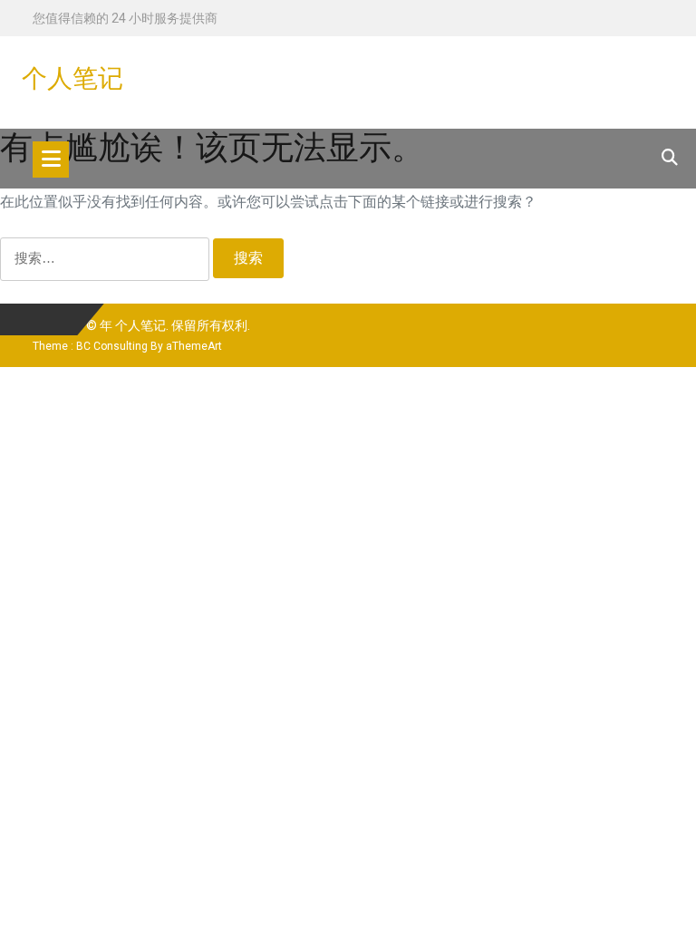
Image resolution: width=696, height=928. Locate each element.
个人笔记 (72, 78)
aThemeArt (194, 346)
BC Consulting (112, 346)
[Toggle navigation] (51, 159)
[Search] (670, 157)
